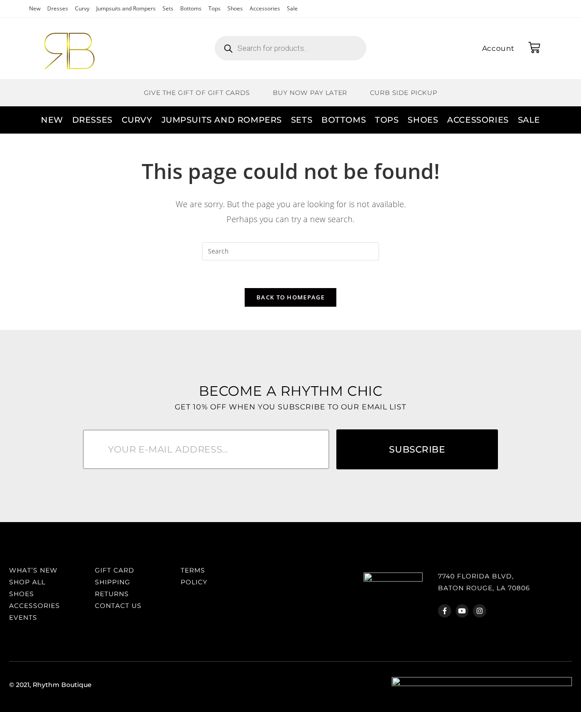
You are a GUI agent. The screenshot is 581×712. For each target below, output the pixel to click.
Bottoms (191, 8)
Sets (167, 8)
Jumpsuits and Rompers (126, 8)
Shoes (235, 8)
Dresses (57, 8)
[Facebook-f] (444, 610)
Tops (214, 8)
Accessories (265, 8)
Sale (292, 8)
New (34, 8)
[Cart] (534, 48)
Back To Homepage (290, 297)
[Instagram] (479, 610)
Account (498, 48)
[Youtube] (462, 610)
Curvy (82, 8)
